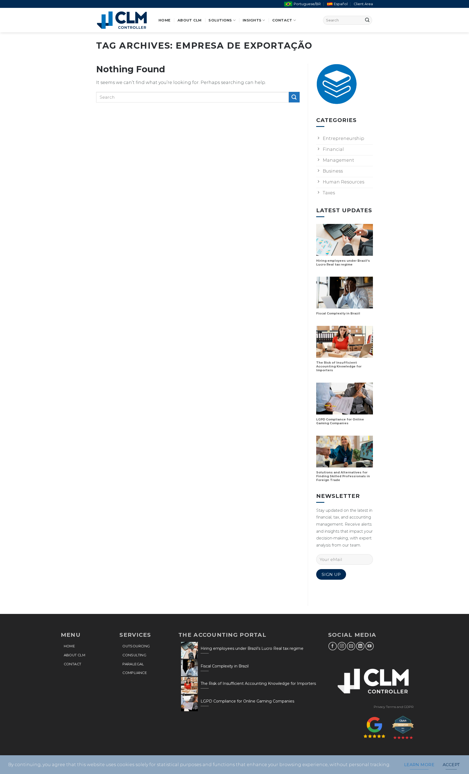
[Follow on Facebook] (332, 646)
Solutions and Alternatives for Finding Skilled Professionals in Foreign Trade (343, 476)
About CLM (189, 20)
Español (341, 4)
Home (164, 20)
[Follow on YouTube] (369, 646)
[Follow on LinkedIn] (360, 646)
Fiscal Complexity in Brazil (338, 313)
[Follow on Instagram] (342, 646)
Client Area (363, 4)
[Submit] (367, 20)
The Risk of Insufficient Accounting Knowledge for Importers (339, 366)
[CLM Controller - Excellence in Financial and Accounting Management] (123, 20)
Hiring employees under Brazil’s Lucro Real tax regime (343, 262)
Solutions (220, 20)
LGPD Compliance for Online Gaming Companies (340, 421)
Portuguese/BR (307, 4)
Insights (252, 20)
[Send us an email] (351, 646)
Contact (282, 20)
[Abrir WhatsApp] (455, 760)
